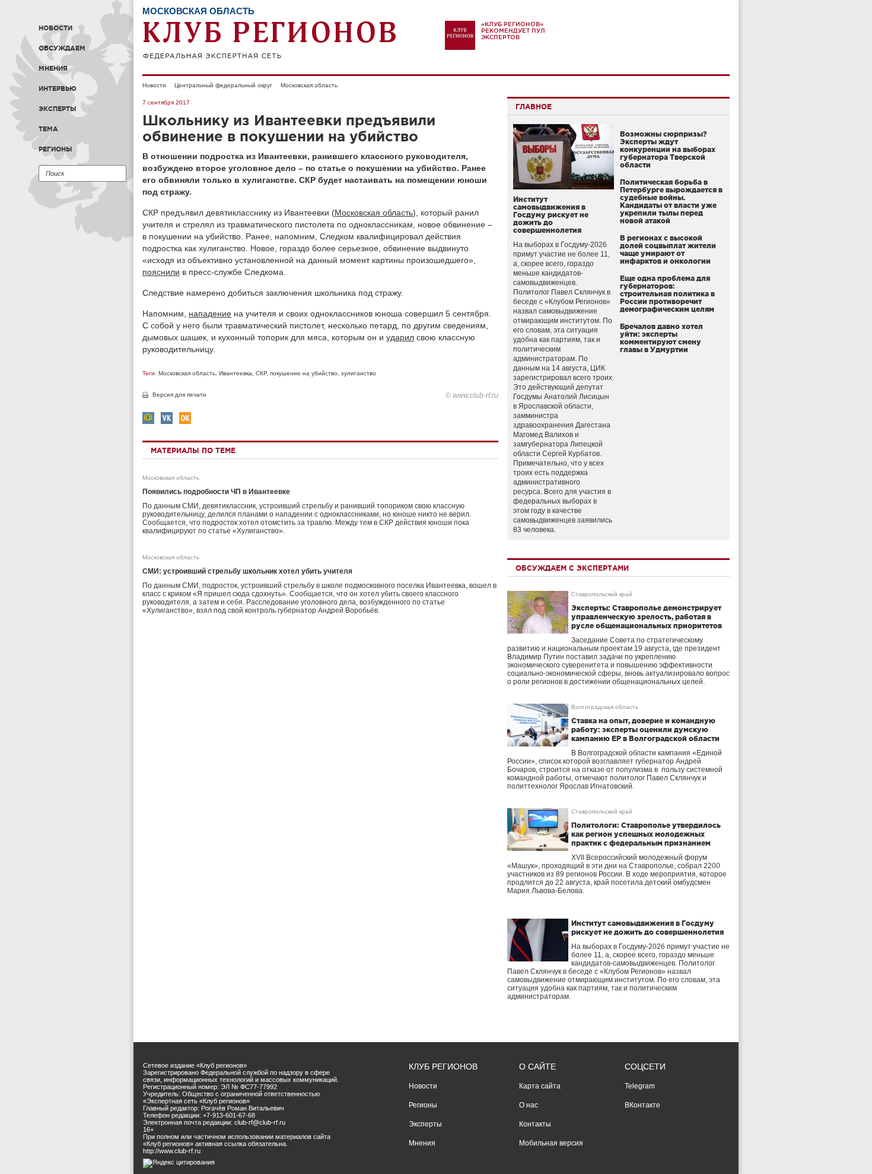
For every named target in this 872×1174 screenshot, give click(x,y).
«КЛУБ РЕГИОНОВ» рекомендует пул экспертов (513, 30)
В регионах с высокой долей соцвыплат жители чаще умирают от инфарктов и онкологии (668, 249)
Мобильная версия (551, 1143)
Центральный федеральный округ (223, 85)
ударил (400, 337)
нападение (210, 313)
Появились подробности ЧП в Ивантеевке (216, 492)
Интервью (58, 88)
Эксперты (58, 108)
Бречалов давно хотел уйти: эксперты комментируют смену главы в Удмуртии (661, 337)
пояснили (161, 272)
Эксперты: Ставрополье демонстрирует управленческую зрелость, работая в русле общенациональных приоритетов (646, 616)
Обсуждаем (62, 48)
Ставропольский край (601, 594)
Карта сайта (540, 1086)
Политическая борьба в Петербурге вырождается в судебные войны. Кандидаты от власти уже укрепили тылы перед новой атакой (671, 201)
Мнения (53, 68)
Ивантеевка (235, 373)
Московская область (309, 85)
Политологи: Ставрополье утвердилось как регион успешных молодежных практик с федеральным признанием (646, 834)
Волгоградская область (604, 707)
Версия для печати (179, 394)
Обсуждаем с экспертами (572, 568)
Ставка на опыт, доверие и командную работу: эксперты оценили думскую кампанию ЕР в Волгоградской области (645, 729)
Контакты (535, 1124)
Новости (55, 27)
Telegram (640, 1086)
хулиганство (358, 373)
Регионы (55, 149)
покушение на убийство (304, 373)
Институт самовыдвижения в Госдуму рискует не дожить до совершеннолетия (550, 214)
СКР (261, 373)
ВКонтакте (642, 1105)
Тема (48, 128)
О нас (528, 1105)
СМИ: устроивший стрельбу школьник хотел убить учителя (247, 571)
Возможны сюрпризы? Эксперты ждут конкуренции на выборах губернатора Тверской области (667, 149)
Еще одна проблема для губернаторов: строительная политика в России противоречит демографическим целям (667, 293)
